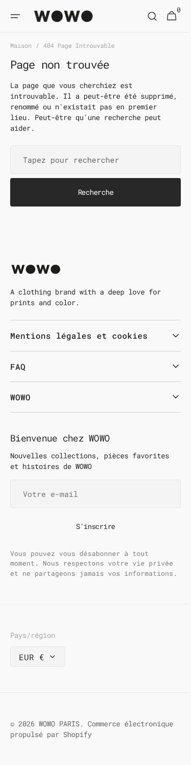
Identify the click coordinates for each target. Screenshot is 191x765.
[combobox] (91, 159)
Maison (21, 45)
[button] (15, 16)
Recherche (91, 192)
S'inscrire (91, 526)
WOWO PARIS (59, 733)
